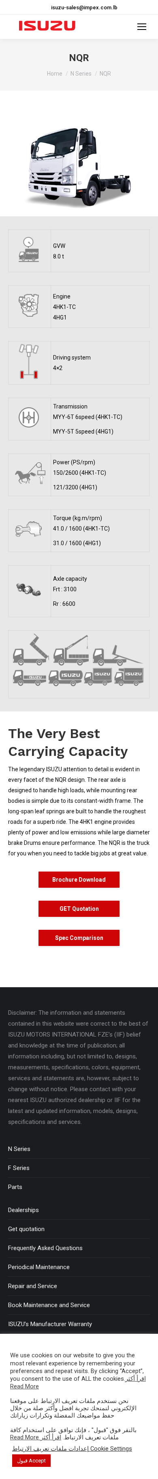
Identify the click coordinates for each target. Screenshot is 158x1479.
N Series (19, 1149)
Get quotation (26, 1229)
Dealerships (23, 1210)
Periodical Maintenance (39, 1267)
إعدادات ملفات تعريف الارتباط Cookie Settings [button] (72, 1448)
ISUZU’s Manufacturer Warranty (50, 1324)
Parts (15, 1187)
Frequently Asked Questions (45, 1248)
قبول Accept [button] (31, 1461)
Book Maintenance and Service (49, 1305)
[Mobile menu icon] (142, 27)
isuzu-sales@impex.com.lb (84, 7)
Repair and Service (32, 1286)
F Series (19, 1168)
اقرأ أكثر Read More (35, 1437)
